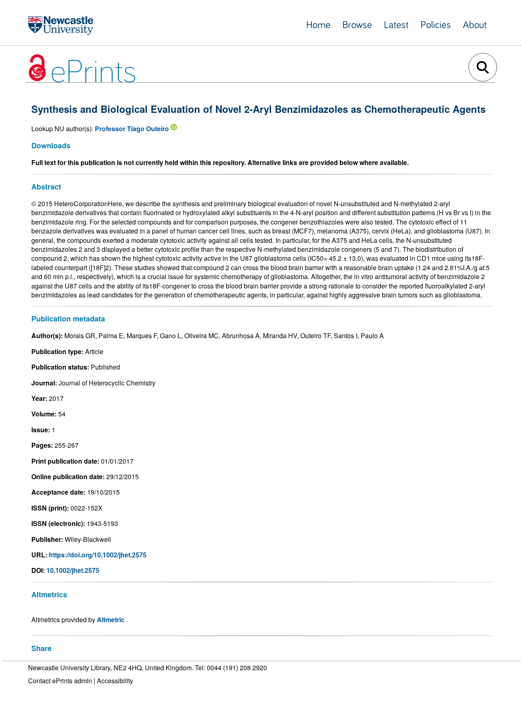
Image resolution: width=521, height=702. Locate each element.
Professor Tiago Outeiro (132, 128)
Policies (435, 25)
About (475, 25)
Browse (357, 25)
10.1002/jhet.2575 (72, 570)
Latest (396, 25)
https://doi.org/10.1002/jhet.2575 (98, 554)
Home (318, 25)
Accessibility (115, 680)
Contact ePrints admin (60, 680)
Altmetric (111, 619)
